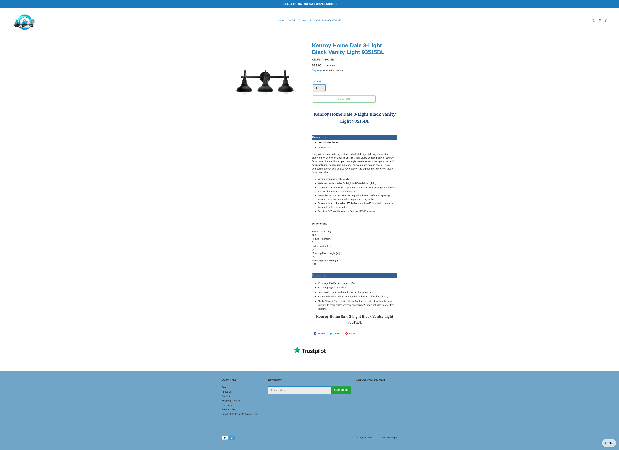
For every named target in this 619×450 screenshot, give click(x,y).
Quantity (317, 81)
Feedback (227, 405)
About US (227, 391)
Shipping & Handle (231, 400)
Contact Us (228, 396)
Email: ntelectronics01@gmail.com (240, 414)
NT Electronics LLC (370, 438)
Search (225, 387)
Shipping (316, 70)
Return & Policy (230, 409)
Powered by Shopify (388, 438)
